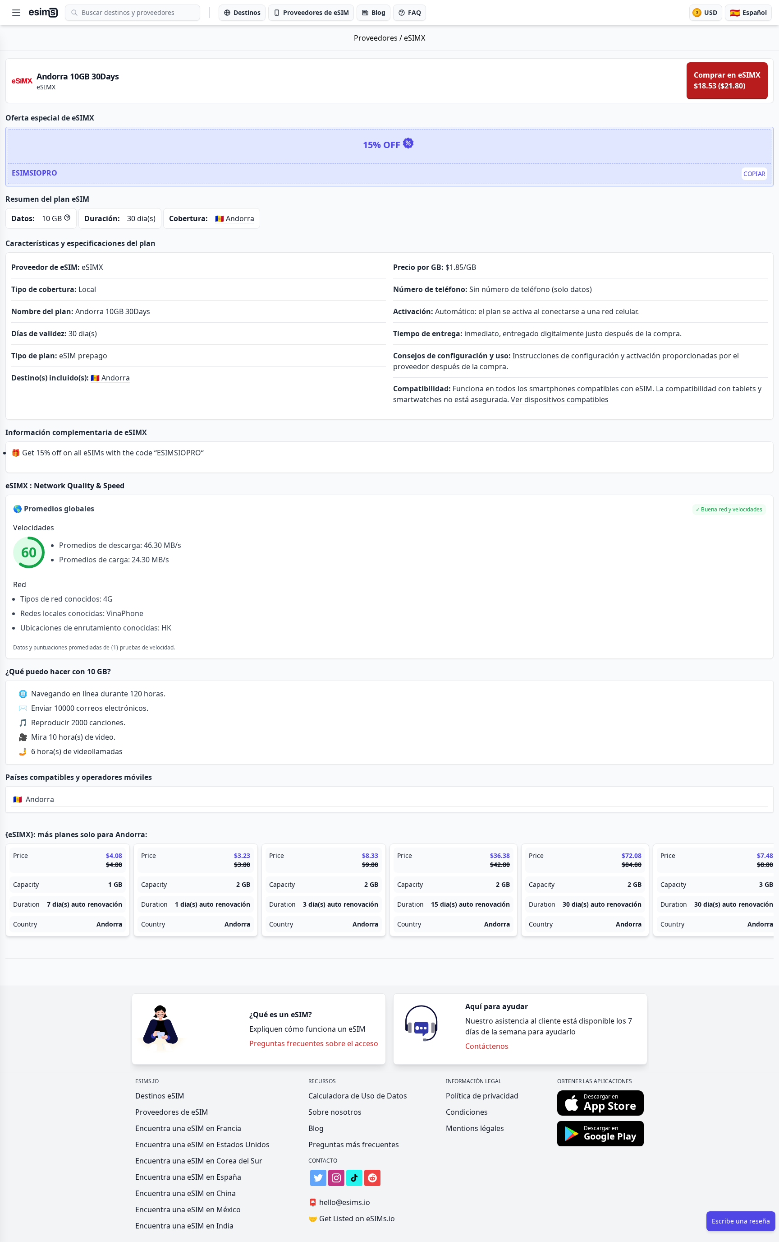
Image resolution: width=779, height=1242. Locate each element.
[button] (729, 509)
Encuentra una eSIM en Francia (188, 1128)
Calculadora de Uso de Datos (357, 1096)
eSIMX (414, 38)
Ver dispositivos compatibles (560, 399)
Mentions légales (475, 1128)
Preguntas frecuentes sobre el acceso (313, 1043)
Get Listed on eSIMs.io (351, 1218)
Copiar (754, 173)
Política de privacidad (482, 1096)
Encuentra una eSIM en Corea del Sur (198, 1161)
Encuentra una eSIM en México (188, 1209)
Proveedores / (379, 38)
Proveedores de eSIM (171, 1112)
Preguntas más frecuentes (353, 1144)
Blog (316, 1128)
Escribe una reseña (741, 1221)
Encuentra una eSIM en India (184, 1226)
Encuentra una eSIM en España (188, 1177)
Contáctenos (487, 1046)
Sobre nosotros (335, 1112)
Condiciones (467, 1112)
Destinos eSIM (159, 1096)
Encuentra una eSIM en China (185, 1193)
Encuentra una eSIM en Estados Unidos (202, 1144)
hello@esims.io (339, 1202)
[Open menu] (16, 13)
